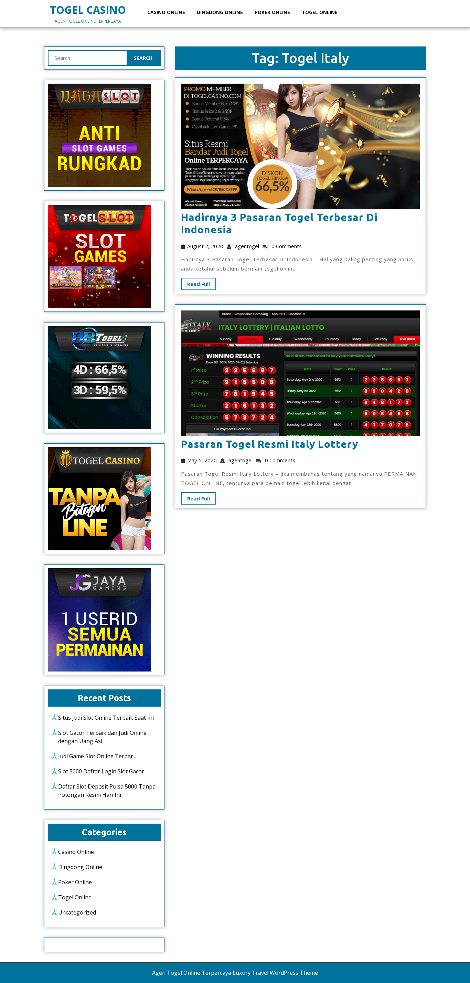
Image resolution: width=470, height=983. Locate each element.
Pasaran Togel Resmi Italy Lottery (269, 444)
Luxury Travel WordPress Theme (275, 972)
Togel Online (320, 12)
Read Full (195, 282)
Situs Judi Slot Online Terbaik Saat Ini (106, 717)
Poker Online (272, 12)
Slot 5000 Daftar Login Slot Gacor (101, 771)
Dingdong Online (220, 12)
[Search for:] (88, 58)
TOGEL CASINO (88, 10)
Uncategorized (77, 912)
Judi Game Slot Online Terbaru (97, 756)
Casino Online (166, 12)
